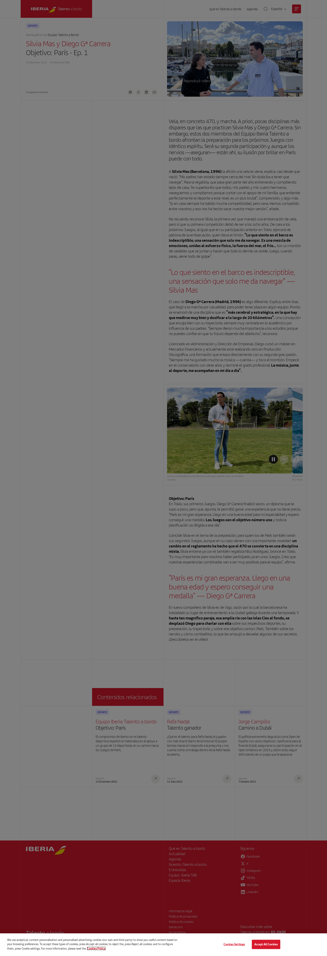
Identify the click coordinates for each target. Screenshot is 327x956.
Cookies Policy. (96, 948)
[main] (163, 944)
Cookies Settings (234, 944)
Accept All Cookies (266, 944)
